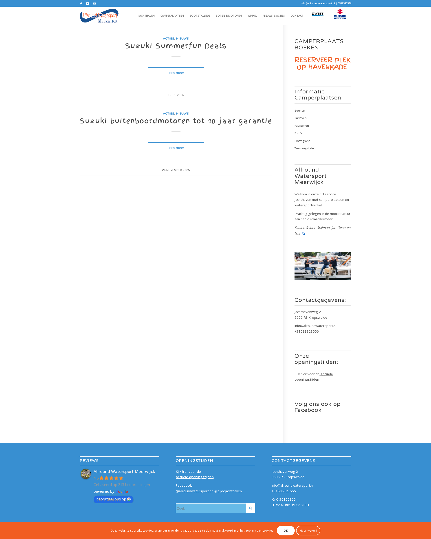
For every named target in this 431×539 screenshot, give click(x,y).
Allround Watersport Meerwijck (124, 471)
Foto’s (298, 133)
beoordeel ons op (111, 499)
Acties (168, 38)
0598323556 (344, 3)
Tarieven (301, 118)
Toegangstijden (305, 148)
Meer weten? (308, 530)
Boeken (300, 110)
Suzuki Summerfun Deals (176, 46)
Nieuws (182, 38)
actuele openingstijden (195, 477)
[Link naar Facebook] (81, 3)
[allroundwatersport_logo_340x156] (99, 16)
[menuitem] (147, 16)
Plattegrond (302, 141)
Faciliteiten (302, 126)
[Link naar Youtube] (87, 3)
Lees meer (175, 72)
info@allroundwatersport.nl (318, 3)
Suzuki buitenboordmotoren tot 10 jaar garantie (176, 121)
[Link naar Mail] (94, 3)
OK (286, 530)
